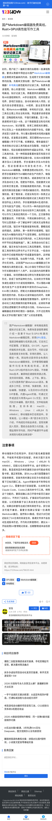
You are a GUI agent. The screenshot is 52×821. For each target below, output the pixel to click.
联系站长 (32, 795)
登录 (34, 542)
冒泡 (11, 608)
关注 (35, 608)
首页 (3, 19)
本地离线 (13, 85)
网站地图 (19, 795)
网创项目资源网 (25, 800)
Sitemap (38, 791)
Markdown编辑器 (28, 579)
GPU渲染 (41, 337)
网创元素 (25, 791)
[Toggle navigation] (48, 11)
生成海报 (10, 601)
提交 (26, 776)
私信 (46, 608)
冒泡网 (14, 36)
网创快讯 (12, 791)
